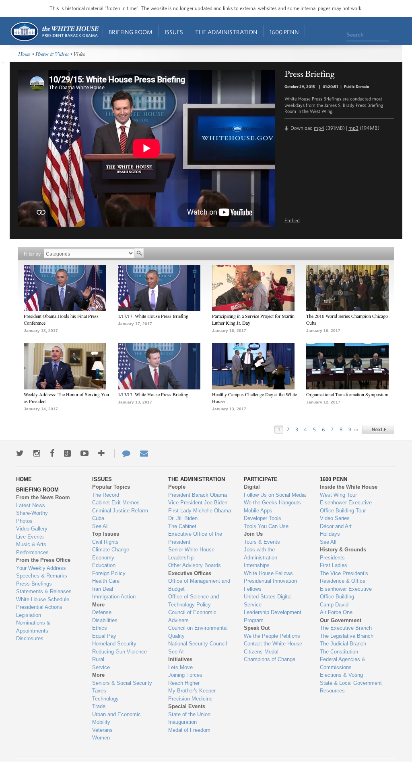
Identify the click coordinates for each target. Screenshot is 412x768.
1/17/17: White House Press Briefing (153, 316)
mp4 (319, 128)
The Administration (226, 32)
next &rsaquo (378, 430)
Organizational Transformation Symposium (347, 394)
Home (54, 31)
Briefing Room (130, 32)
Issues (174, 32)
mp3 (353, 128)
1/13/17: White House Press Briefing (153, 394)
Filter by (32, 254)
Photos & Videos (52, 54)
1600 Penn (284, 32)
